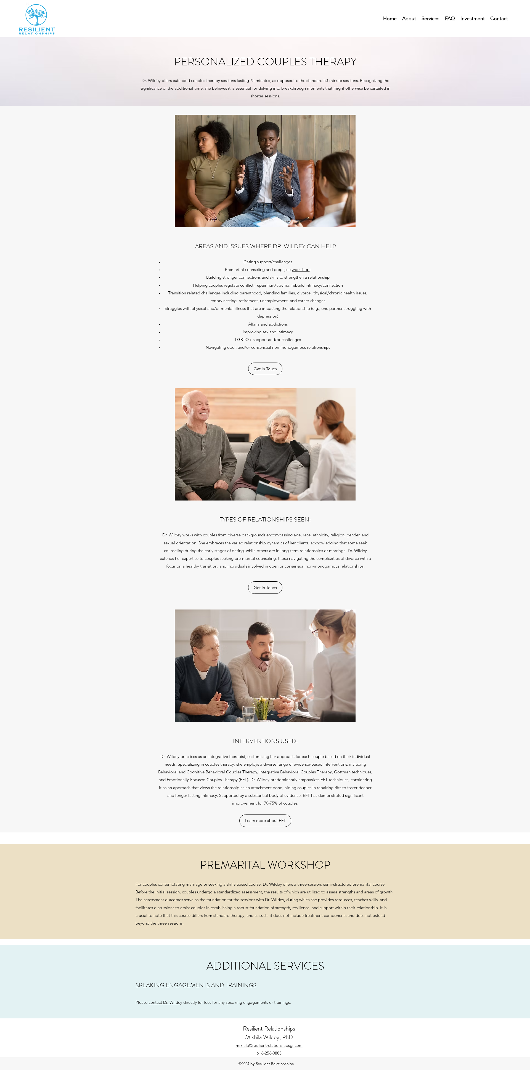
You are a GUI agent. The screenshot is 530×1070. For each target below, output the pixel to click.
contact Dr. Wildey (165, 1002)
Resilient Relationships (269, 1028)
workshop (300, 269)
